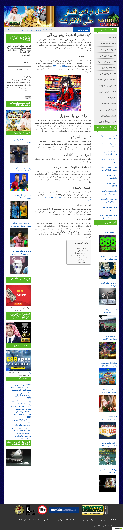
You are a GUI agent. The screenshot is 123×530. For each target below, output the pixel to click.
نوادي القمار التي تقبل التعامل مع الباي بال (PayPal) (109, 208)
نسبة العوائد (81, 260)
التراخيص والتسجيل (80, 248)
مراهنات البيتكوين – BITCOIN (110, 184)
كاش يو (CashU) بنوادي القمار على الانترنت (109, 200)
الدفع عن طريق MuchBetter (111, 176)
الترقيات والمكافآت (80, 253)
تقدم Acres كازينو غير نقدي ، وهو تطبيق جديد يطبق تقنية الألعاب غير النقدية (109, 417)
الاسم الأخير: (26, 62)
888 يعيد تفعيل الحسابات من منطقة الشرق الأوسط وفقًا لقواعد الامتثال (21, 390)
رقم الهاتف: (27, 77)
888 (54, 66)
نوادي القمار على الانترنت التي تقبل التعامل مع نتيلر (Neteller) (108, 216)
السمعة (84, 246)
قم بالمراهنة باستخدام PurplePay (109, 145)
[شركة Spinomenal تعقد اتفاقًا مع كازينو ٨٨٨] (107, 483)
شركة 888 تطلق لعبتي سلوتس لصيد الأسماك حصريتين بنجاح (109, 364)
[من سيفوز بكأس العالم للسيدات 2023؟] (19, 210)
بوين (59, 66)
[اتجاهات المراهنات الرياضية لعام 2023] (107, 323)
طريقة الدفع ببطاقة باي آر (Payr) (109, 160)
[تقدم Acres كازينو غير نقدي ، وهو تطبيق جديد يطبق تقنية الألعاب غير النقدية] (107, 430)
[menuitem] (105, 37)
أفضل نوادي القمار (44, 30)
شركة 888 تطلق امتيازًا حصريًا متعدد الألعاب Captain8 (109, 337)
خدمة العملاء (82, 258)
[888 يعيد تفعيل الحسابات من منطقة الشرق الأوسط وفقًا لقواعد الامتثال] (107, 243)
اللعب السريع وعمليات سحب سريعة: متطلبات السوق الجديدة (109, 391)
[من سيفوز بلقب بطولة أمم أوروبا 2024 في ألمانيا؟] (19, 182)
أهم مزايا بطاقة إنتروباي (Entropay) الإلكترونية (109, 168)
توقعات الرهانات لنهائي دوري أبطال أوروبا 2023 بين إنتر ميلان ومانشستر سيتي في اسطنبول (21, 252)
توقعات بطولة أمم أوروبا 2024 (22, 141)
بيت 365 (65, 66)
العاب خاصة (81, 262)
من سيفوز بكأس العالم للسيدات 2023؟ (23, 196)
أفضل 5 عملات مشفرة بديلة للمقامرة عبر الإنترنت (109, 137)
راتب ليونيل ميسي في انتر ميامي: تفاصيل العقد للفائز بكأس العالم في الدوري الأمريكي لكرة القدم (21, 224)
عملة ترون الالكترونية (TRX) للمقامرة (109, 152)
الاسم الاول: (26, 55)
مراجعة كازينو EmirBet (23, 412)
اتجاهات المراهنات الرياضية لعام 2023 (110, 311)
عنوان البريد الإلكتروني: (23, 69)
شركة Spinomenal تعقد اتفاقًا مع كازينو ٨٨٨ (108, 471)
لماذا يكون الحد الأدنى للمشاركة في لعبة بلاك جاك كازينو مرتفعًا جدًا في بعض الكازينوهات (109, 444)
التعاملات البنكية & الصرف (78, 255)
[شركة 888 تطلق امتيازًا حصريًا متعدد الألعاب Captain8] (107, 350)
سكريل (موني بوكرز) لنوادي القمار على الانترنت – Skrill (109, 192)
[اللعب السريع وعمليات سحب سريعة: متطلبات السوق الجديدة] (107, 403)
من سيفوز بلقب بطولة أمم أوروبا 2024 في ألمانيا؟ (21, 169)
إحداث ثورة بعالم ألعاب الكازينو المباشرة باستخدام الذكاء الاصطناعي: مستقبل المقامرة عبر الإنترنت (109, 284)
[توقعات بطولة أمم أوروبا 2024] (19, 154)
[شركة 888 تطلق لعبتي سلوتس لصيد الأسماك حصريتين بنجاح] (107, 376)
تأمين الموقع (82, 251)
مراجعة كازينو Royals (23, 385)
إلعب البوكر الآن (25, 372)
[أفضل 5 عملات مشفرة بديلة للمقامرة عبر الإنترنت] (107, 270)
